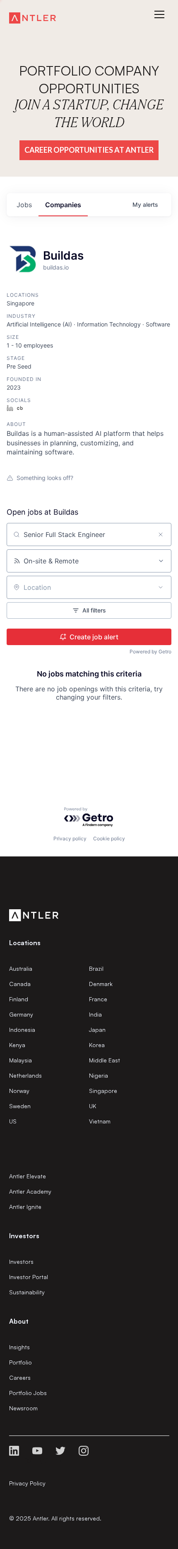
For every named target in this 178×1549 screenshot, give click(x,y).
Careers (20, 1377)
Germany (21, 1014)
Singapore (103, 1090)
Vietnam (100, 1121)
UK (92, 1105)
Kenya (17, 1044)
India (95, 1014)
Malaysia (20, 1060)
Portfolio (20, 1362)
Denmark (101, 983)
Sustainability (27, 1292)
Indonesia (22, 1029)
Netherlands (25, 1075)
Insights (19, 1346)
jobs (24, 205)
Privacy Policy (27, 1483)
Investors (21, 1261)
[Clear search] (161, 534)
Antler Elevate (27, 1176)
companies (63, 205)
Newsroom (23, 1408)
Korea (97, 1044)
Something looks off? (45, 477)
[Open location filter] (161, 587)
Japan (97, 1029)
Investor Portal (28, 1276)
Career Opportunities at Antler (89, 149)
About (19, 1321)
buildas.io (56, 267)
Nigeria (98, 1075)
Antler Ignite (25, 1206)
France (98, 999)
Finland (18, 999)
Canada (20, 983)
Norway (19, 1090)
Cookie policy (109, 838)
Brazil (96, 968)
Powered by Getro (150, 651)
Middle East (104, 1060)
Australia (20, 968)
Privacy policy (70, 838)
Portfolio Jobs (28, 1392)
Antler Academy (30, 1191)
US (13, 1121)
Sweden (20, 1105)
